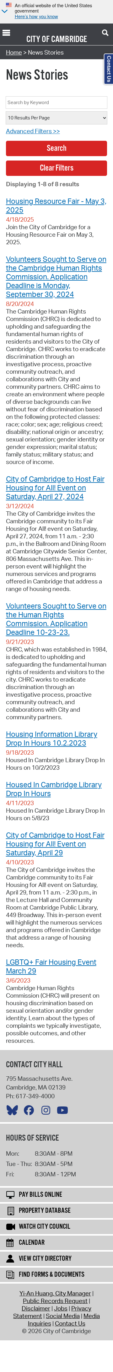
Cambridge (69, 39)
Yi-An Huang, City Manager (55, 1293)
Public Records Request (55, 1301)
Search (57, 148)
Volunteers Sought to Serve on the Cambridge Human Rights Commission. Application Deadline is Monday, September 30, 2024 (56, 276)
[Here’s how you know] (4, 12)
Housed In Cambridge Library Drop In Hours (54, 789)
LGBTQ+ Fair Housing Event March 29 (51, 966)
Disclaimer (36, 1308)
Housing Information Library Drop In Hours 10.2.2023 (51, 738)
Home (14, 52)
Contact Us (70, 1323)
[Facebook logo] (30, 1112)
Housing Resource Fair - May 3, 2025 (56, 205)
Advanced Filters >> (33, 131)
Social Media (63, 1316)
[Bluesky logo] (14, 1112)
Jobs (60, 1308)
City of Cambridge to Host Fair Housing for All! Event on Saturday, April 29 (55, 843)
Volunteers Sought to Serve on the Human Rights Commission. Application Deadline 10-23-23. (56, 619)
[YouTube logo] (64, 1112)
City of (38, 39)
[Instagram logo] (47, 1112)
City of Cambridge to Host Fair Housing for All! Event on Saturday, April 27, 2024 (55, 487)
